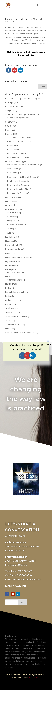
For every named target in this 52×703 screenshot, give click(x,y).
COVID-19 (9, 21)
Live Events (10, 265)
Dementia (9, 130)
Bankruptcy (10, 102)
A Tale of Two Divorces (17, 141)
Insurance (9, 253)
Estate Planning (12, 209)
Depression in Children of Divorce (21, 177)
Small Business (11, 308)
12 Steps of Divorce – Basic (19, 137)
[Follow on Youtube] (13, 594)
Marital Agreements (15, 272)
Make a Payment (15, 585)
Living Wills (12, 220)
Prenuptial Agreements (15, 292)
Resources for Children (17, 157)
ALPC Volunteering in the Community (21, 98)
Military (8, 276)
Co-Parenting (13, 172)
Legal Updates (11, 261)
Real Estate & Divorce (16, 153)
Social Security (11, 312)
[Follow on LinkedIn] (18, 594)
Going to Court (11, 245)
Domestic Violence (13, 197)
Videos (8, 328)
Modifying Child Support (17, 185)
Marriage (9, 269)
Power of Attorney (15, 224)
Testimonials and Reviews (16, 316)
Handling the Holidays (16, 181)
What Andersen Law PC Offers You (20, 332)
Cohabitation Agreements (18, 117)
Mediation (11, 149)
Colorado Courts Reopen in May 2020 (24, 19)
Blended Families (12, 106)
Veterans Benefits (15, 280)
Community (10, 122)
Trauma (8, 320)
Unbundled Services (13, 324)
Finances (9, 241)
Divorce (8, 134)
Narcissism (10, 284)
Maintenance (12, 145)
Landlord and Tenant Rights (17, 257)
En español (10, 205)
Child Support (13, 168)
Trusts (10, 228)
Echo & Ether (34, 677)
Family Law (10, 237)
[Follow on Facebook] (7, 594)
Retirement (10, 304)
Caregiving (9, 110)
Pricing (8, 296)
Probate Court (11, 300)
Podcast (8, 288)
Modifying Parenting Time (18, 189)
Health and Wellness (14, 249)
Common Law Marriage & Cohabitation (22, 114)
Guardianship (12, 216)
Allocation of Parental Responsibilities (23, 164)
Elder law (9, 201)
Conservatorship (14, 212)
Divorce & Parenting (14, 161)
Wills (9, 233)
